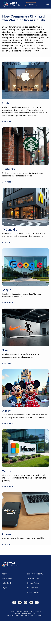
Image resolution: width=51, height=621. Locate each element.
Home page (7, 578)
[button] (44, 4)
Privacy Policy (33, 592)
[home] (11, 4)
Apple (5, 103)
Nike (5, 350)
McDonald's (9, 229)
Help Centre (7, 583)
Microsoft (8, 471)
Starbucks (8, 169)
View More (7, 121)
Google (6, 289)
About (4, 574)
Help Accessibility (35, 574)
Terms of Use (33, 578)
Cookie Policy (33, 583)
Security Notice (34, 588)
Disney (6, 410)
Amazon (7, 534)
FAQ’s (4, 588)
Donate (31, 4)
